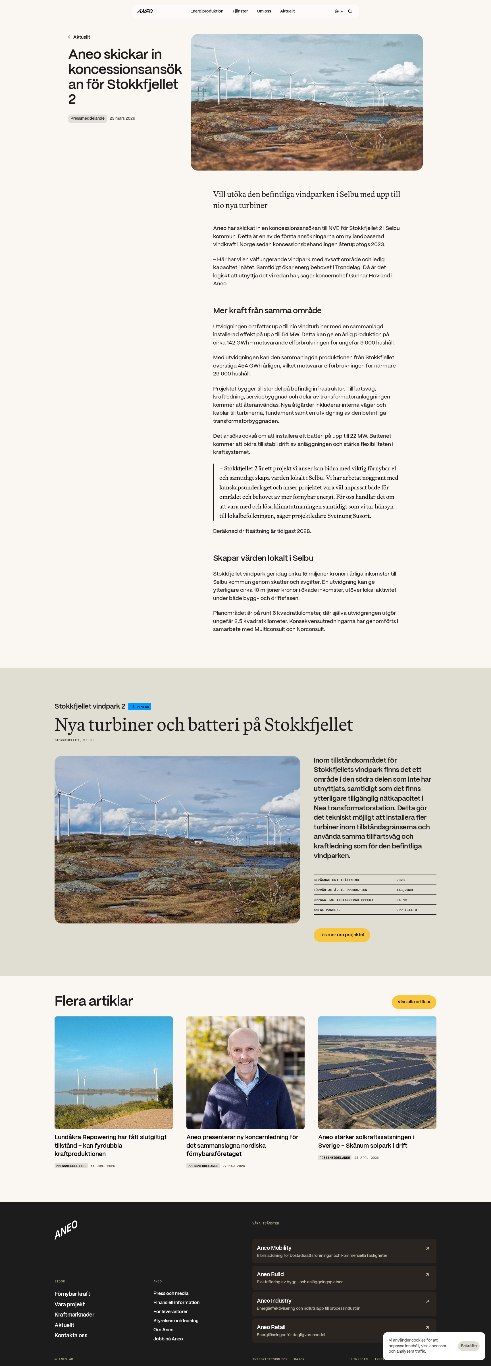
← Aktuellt (79, 37)
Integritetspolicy (269, 1359)
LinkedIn (359, 1359)
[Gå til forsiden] (144, 11)
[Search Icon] (350, 11)
